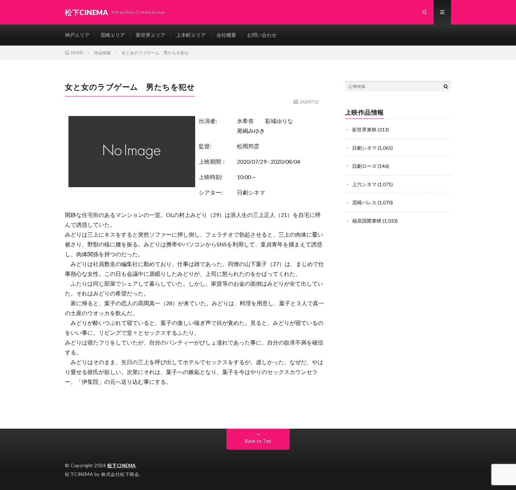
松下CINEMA (121, 465)
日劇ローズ (364, 166)
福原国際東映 (367, 221)
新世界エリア (150, 35)
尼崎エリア (112, 35)
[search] (446, 86)
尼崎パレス (364, 202)
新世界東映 (364, 129)
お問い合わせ (262, 35)
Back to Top (258, 441)
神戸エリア (77, 35)
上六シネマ (364, 184)
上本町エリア (191, 35)
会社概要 (226, 35)
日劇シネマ (251, 192)
